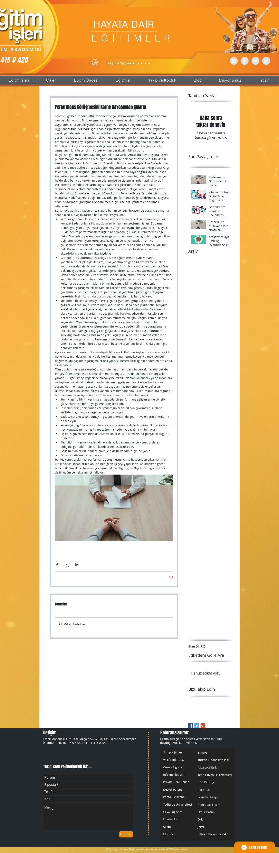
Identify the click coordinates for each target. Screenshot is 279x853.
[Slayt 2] (133, 63)
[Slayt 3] (138, 64)
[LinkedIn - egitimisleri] (234, 61)
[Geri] (23, 37)
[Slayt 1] (130, 63)
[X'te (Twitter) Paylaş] (67, 565)
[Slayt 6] (149, 63)
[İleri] (256, 37)
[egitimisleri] (245, 61)
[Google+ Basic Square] (203, 725)
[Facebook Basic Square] (190, 725)
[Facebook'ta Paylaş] (57, 565)
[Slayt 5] (145, 63)
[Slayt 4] (141, 63)
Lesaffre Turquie (209, 797)
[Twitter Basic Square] (196, 725)
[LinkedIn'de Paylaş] (77, 565)
